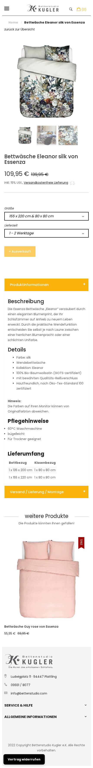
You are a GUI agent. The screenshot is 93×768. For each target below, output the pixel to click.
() (84, 9)
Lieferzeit (10, 225)
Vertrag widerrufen (24, 759)
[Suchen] (72, 9)
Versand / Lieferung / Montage (37, 491)
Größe (9, 208)
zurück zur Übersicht (19, 29)
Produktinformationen (29, 284)
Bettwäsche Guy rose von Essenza (31, 626)
